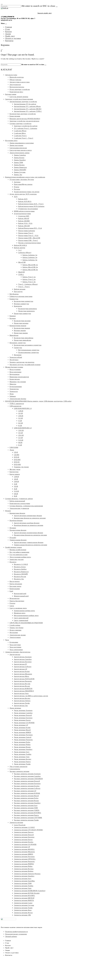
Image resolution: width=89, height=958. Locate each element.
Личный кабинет (11, 936)
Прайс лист (10, 36)
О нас (7, 29)
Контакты (9, 41)
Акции (8, 34)
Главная (8, 27)
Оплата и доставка (13, 38)
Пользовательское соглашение (16, 934)
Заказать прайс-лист (44, 13)
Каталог (8, 31)
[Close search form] (2, 4)
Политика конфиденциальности (16, 931)
